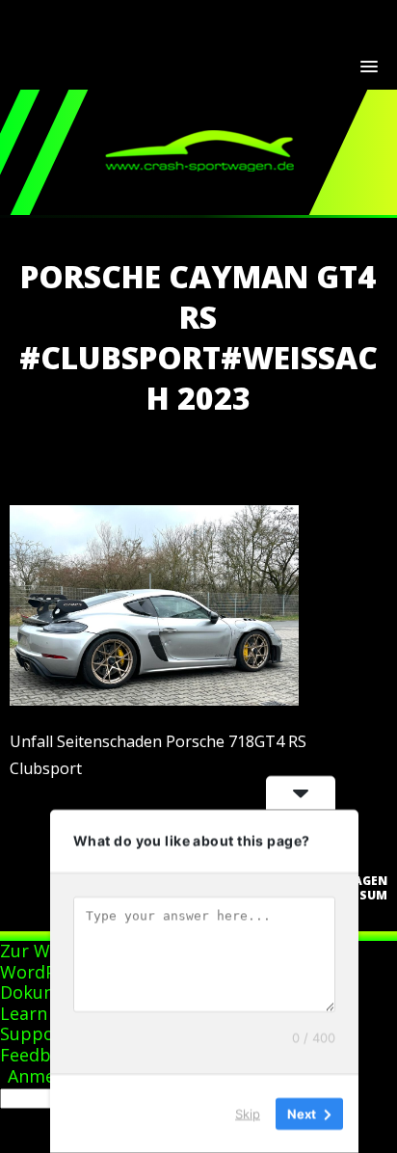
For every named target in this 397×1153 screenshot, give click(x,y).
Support (34, 1033)
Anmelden (49, 1075)
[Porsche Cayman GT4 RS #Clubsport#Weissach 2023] (154, 700)
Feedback (39, 1054)
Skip (247, 1113)
